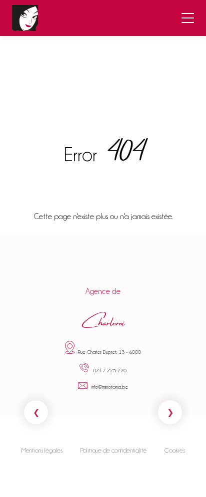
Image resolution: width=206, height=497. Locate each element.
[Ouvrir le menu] (188, 18)
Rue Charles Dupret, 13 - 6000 (109, 352)
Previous (36, 412)
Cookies (174, 451)
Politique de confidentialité (113, 451)
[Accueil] (25, 18)
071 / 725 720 (109, 370)
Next (170, 412)
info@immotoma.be (110, 387)
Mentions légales (42, 451)
